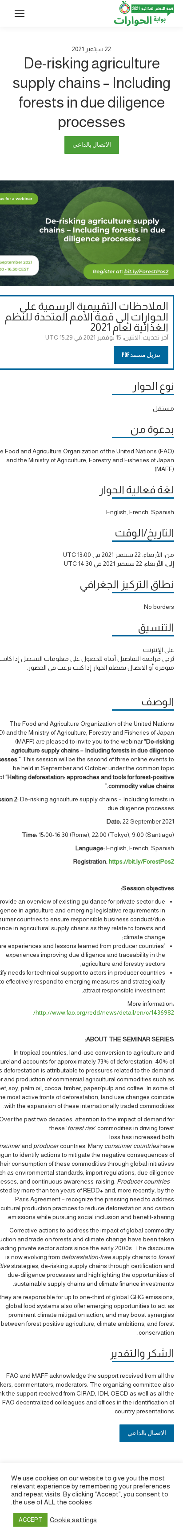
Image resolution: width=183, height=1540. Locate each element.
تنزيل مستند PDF (141, 355)
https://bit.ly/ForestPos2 (141, 861)
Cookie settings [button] (73, 1520)
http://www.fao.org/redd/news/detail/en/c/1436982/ (103, 1012)
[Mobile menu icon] (19, 13)
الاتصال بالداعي (91, 144)
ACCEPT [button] (30, 1519)
